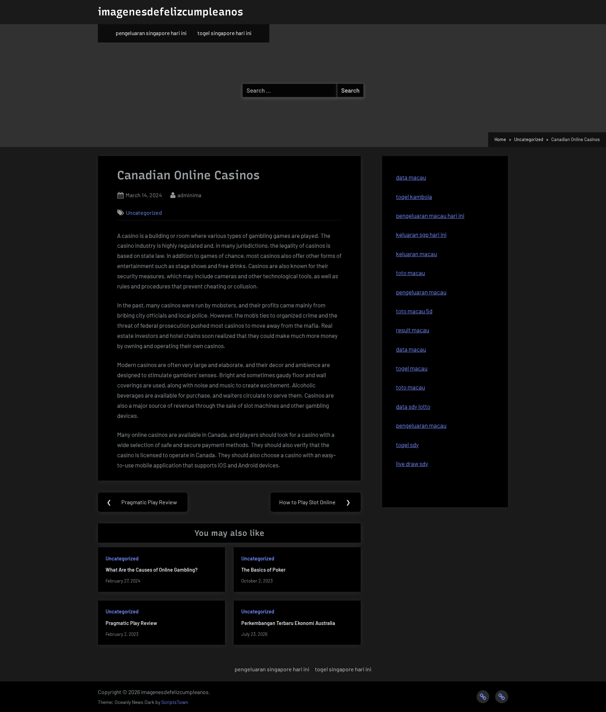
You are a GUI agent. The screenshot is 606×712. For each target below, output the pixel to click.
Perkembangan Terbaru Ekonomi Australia (288, 623)
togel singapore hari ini (224, 32)
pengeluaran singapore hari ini (151, 32)
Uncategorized (144, 212)
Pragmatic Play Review (131, 623)
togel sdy (407, 444)
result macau (412, 329)
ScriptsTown (174, 702)
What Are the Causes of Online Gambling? (151, 570)
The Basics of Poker (263, 570)
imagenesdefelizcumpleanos (170, 12)
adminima (189, 194)
